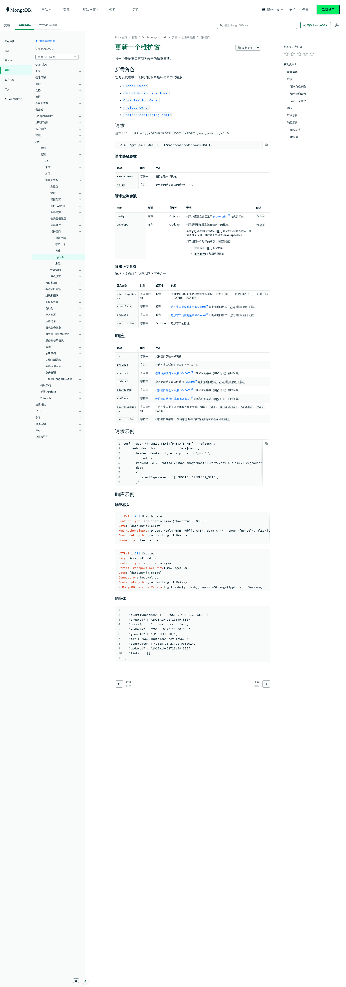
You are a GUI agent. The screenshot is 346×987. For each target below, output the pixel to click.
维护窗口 (204, 37)
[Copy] (266, 145)
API (165, 37)
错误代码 (45, 385)
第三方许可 (41, 436)
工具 (7, 89)
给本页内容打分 (293, 46)
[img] (286, 54)
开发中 (8, 60)
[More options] (258, 48)
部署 (7, 50)
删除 (58, 263)
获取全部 (60, 237)
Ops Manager (150, 37)
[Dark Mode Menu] (337, 25)
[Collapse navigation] (85, 981)
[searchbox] (257, 25)
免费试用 (328, 10)
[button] (272, 9)
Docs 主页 (121, 37)
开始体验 (9, 41)
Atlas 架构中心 (14, 98)
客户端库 (9, 79)
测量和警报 (188, 37)
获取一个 (60, 244)
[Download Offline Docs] (76, 980)
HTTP (219, 231)
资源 (174, 37)
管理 (134, 37)
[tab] (24, 24)
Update (60, 257)
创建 (58, 250)
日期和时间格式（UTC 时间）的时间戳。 (221, 381)
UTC (232, 306)
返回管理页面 (47, 40)
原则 (43, 148)
